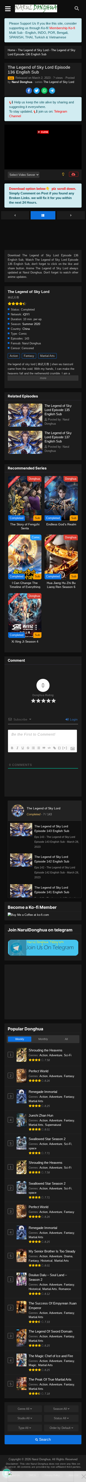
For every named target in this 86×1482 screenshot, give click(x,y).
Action (14, 355)
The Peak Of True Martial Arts (50, 1379)
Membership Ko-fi (62, 28)
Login (73, 719)
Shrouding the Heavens (45, 1050)
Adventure (55, 1055)
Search (44, 1439)
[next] (71, 215)
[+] (64, 747)
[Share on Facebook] (29, 91)
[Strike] (27, 748)
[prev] (15, 215)
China (26, 329)
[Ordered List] (33, 748)
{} (59, 747)
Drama (68, 1256)
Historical (46, 1260)
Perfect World (38, 1071)
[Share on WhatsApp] (44, 91)
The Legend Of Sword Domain (50, 1331)
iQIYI (26, 314)
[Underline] (22, 748)
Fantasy (29, 355)
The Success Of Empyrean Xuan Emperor (53, 1305)
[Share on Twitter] (37, 91)
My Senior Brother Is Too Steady (52, 1251)
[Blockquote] (43, 748)
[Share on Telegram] (52, 91)
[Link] (54, 748)
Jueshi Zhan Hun (41, 1115)
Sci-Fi (67, 1055)
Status (60, 1418)
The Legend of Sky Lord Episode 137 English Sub (58, 437)
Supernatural (53, 1124)
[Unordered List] (38, 748)
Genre (23, 1408)
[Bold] (12, 748)
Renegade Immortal (43, 1092)
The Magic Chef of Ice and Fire (51, 1356)
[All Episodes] (43, 215)
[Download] (73, 174)
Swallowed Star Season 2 (47, 1139)
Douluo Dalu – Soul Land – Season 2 (48, 1277)
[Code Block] (49, 748)
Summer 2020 (31, 324)
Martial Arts (47, 355)
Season (60, 1408)
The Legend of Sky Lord (58, 82)
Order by (60, 1428)
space (32, 1148)
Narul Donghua (22, 82)
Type (23, 1428)
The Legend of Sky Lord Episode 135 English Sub (58, 410)
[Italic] (17, 748)
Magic (32, 1365)
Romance (65, 1289)
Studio (23, 1418)
